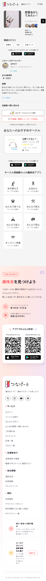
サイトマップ (10, 436)
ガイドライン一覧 (12, 513)
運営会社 (9, 476)
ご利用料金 (10, 431)
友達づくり (29, 44)
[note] (27, 398)
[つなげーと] (16, 384)
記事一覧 (9, 440)
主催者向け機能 (12, 458)
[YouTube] (21, 398)
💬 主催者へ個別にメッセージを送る (23, 119)
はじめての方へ (12, 421)
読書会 (8, 44)
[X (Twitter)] (7, 398)
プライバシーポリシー (14, 503)
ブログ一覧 (10, 445)
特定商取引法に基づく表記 (16, 508)
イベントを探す (11, 417)
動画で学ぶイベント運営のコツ (18, 463)
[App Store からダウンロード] (13, 357)
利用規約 (9, 499)
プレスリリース (11, 486)
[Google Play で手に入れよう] (33, 357)
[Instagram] (14, 398)
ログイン (9, 412)
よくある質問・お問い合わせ (17, 426)
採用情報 (9, 481)
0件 (30, 30)
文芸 (18, 44)
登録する (32, 553)
